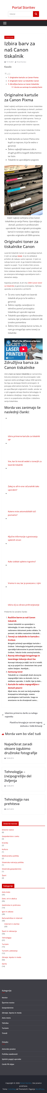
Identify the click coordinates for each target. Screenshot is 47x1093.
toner (20, 256)
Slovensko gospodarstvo (11, 869)
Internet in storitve (11, 924)
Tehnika (5, 1023)
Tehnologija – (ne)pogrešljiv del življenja (17, 776)
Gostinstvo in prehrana (11, 905)
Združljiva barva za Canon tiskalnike (24, 84)
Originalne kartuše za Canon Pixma (24, 77)
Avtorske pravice (9, 1049)
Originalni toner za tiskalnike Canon (24, 81)
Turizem (5, 944)
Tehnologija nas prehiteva (16, 801)
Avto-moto (6, 892)
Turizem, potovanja (9, 951)
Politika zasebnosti (10, 1054)
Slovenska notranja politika (13, 862)
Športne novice (8, 1002)
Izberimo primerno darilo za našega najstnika (21, 715)
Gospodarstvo (7, 1008)
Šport (4, 875)
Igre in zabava (7, 911)
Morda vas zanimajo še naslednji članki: (28, 87)
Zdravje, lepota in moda (11, 957)
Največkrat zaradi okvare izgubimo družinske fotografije (20, 748)
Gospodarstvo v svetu (10, 836)
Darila (4, 964)
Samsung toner (15, 671)
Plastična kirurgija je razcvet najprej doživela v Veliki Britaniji (26, 724)
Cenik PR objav (8, 1064)
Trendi (4, 1033)
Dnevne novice (8, 830)
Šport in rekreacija (9, 931)
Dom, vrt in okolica (9, 898)
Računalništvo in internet (12, 918)
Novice (4, 997)
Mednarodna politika (10, 856)
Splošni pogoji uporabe (11, 1059)
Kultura (5, 849)
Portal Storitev (23, 7)
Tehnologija (9, 37)
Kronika (5, 843)
